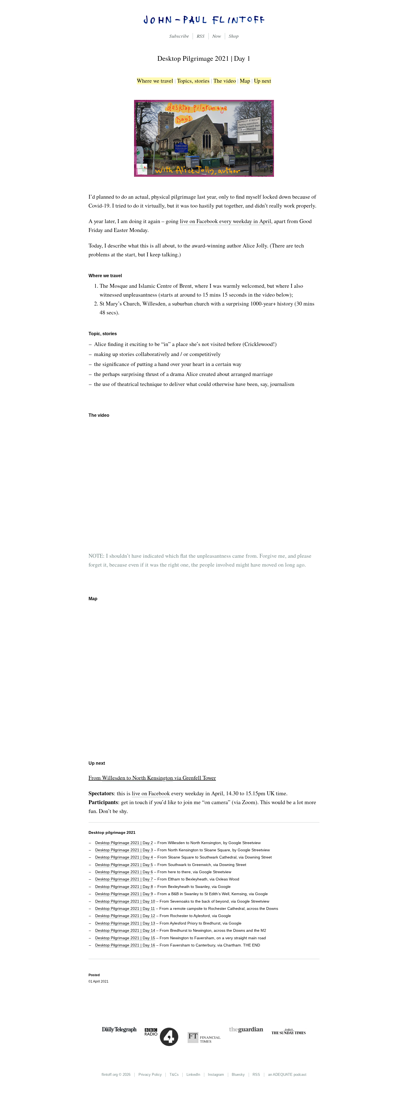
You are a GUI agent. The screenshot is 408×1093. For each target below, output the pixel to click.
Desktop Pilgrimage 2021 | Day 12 (125, 915)
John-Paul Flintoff (204, 19)
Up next (262, 80)
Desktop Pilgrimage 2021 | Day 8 (124, 886)
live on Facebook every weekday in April (225, 221)
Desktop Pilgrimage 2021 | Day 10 (125, 901)
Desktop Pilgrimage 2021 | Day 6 (124, 872)
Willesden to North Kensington (137, 777)
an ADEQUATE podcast (287, 1074)
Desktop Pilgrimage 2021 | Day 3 (124, 850)
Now (216, 36)
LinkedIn (193, 1074)
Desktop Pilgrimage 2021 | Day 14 (125, 930)
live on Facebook (151, 793)
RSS (201, 36)
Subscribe (179, 36)
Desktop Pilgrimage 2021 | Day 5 (124, 864)
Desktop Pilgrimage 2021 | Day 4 (124, 857)
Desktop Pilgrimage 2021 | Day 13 (125, 923)
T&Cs (174, 1074)
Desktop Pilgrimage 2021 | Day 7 (124, 879)
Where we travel (155, 80)
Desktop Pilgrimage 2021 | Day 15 (125, 938)
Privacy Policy (150, 1074)
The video (224, 80)
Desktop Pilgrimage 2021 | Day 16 (125, 945)
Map (245, 80)
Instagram (216, 1074)
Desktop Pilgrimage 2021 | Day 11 (125, 908)
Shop (234, 36)
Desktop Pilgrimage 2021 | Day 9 (124, 894)
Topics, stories (193, 80)
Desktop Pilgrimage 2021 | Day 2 (124, 842)
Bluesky (238, 1074)
